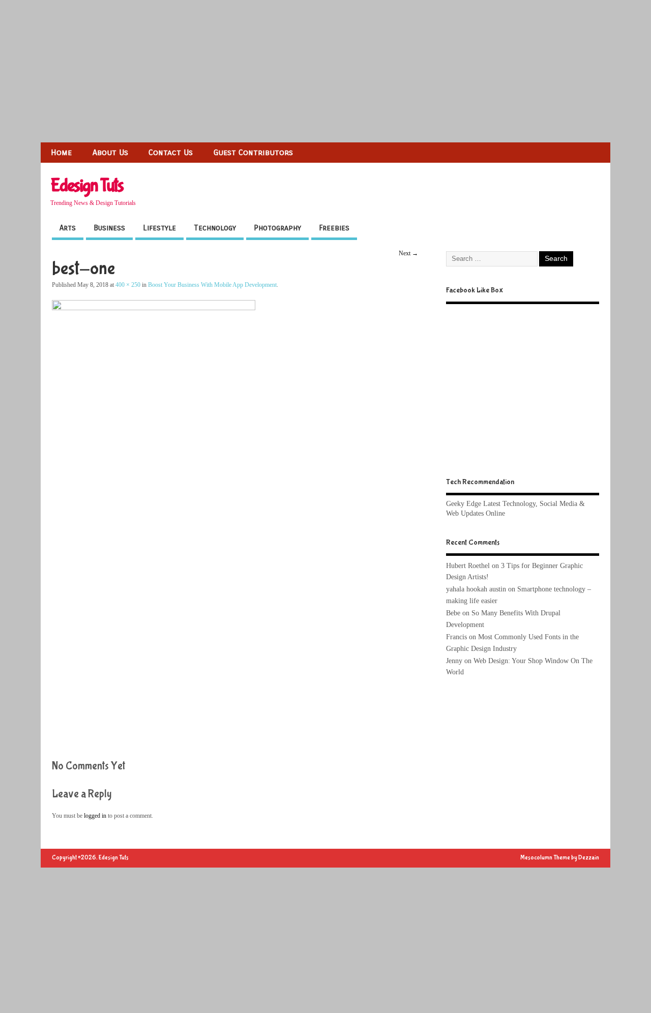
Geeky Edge (463, 504)
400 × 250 (127, 284)
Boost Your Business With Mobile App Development (212, 284)
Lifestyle (159, 227)
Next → (408, 253)
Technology (215, 227)
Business (109, 227)
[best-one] (153, 308)
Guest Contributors (253, 152)
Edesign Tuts (86, 185)
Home (61, 152)
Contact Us (171, 152)
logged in (95, 815)
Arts (68, 227)
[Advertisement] (305, 71)
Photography (277, 227)
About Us (110, 152)
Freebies (334, 227)
